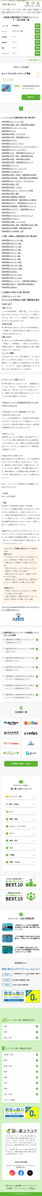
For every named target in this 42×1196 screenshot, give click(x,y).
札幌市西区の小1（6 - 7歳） (12, 253)
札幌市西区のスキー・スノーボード (14, 150)
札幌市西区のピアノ (9, 203)
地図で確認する (34, 60)
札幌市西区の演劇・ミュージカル (13, 222)
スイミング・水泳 (7, 79)
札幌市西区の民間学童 (9, 200)
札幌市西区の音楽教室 (9, 206)
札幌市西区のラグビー (9, 140)
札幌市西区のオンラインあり (12, 275)
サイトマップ (32, 1185)
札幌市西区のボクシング (24, 162)
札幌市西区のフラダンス (10, 219)
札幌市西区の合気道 (23, 159)
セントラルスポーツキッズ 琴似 (16, 73)
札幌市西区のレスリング (10, 165)
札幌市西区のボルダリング (25, 153)
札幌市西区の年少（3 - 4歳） (12, 243)
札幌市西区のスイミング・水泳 (13, 122)
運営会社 (32, 1188)
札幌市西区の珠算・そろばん (12, 187)
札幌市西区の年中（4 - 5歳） (12, 246)
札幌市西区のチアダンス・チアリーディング (17, 215)
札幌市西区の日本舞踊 (9, 228)
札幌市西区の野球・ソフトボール (13, 134)
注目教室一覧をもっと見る (21, 763)
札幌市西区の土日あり (9, 272)
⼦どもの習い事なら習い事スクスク (22, 1194)
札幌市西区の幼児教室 (9, 178)
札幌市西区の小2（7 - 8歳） (12, 256)
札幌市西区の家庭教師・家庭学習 (13, 197)
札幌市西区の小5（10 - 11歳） (12, 265)
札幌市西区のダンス (9, 212)
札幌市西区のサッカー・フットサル (14, 128)
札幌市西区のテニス (9, 131)
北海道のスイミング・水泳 (11, 296)
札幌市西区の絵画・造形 (10, 225)
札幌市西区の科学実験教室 (28, 178)
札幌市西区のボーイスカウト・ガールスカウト (18, 181)
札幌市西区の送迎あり (9, 287)
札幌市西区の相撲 (8, 162)
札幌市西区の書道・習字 (10, 184)
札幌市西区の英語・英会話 (11, 175)
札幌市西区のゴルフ (23, 137)
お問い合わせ (9, 1185)
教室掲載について (21, 1185)
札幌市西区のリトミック (27, 206)
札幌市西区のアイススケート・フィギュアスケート (20, 147)
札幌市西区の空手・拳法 (10, 156)
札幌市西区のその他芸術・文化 (13, 231)
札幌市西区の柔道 (26, 156)
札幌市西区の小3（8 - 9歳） (12, 259)
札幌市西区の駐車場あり (26, 284)
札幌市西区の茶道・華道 (29, 225)
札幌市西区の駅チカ (9, 284)
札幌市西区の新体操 (27, 125)
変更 (37, 26)
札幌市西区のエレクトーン (26, 203)
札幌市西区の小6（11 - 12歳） (12, 268)
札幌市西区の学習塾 (29, 175)
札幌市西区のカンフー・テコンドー (14, 168)
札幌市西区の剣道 (8, 159)
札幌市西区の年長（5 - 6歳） (12, 250)
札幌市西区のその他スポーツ (12, 172)
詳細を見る (31, 97)
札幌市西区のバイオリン (10, 209)
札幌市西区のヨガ (8, 153)
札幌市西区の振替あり (30, 281)
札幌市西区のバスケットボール (13, 143)
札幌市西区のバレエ (27, 209)
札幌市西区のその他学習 (27, 200)
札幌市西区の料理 (25, 228)
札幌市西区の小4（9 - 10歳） (12, 262)
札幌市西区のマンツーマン (11, 281)
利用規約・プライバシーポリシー (17, 1188)
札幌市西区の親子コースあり (12, 278)
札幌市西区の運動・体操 (10, 125)
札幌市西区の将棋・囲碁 (10, 194)
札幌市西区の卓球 (8, 137)
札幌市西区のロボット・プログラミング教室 (17, 190)
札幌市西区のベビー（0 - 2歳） (13, 240)
